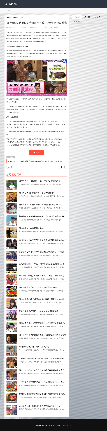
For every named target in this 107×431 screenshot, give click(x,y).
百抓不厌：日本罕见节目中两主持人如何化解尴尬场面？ (42, 240)
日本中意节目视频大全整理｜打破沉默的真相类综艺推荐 (42, 334)
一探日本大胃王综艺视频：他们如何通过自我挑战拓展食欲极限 (45, 382)
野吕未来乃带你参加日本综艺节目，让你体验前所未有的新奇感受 (46, 275)
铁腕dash (34, 27)
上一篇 (10, 167)
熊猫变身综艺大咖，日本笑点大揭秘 (34, 346)
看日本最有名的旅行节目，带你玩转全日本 (37, 192)
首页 (9, 11)
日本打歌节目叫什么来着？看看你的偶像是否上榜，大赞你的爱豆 (46, 204)
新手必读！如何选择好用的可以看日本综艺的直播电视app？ (44, 216)
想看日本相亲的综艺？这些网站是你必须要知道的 (39, 311)
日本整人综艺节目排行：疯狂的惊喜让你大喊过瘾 (39, 180)
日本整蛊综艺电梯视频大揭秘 (31, 228)
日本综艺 (15, 18)
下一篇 (63, 167)
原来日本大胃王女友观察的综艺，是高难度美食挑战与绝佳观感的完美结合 (50, 322)
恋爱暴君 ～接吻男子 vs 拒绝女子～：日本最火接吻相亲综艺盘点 (46, 358)
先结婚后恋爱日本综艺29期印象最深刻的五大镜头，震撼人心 (44, 263)
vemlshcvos (67, 425)
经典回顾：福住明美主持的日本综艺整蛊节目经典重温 (41, 251)
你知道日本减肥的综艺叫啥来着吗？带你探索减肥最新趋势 (43, 393)
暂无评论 (44, 27)
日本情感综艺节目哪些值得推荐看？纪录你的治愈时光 (37, 161)
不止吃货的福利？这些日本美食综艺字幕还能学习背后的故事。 (45, 370)
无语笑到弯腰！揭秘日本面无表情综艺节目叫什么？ (40, 405)
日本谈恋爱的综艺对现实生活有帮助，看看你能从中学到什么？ (45, 299)
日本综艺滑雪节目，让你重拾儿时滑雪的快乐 (38, 287)
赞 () (37, 152)
